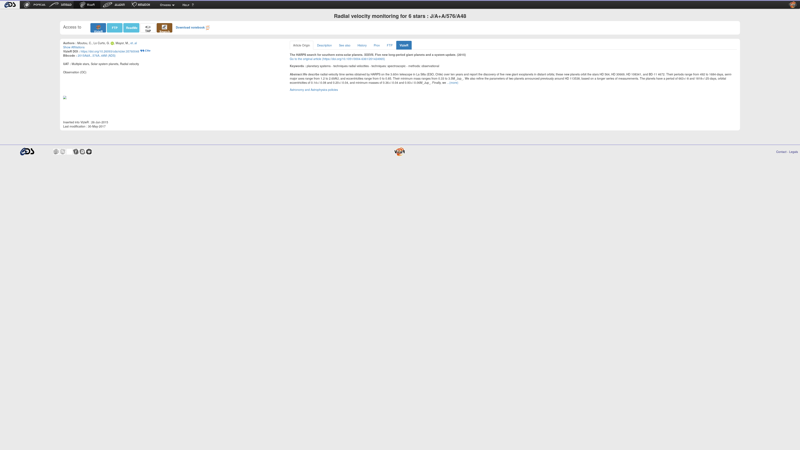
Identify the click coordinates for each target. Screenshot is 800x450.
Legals (793, 152)
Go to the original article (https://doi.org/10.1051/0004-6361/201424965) (337, 59)
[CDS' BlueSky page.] (69, 152)
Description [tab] (324, 45)
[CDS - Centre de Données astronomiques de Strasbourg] (27, 151)
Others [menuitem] (165, 5)
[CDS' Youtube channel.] (82, 152)
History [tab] (362, 45)
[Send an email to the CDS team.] (56, 152)
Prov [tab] (377, 45)
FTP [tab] (389, 45)
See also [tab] (344, 45)
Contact (781, 152)
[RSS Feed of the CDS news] (63, 152)
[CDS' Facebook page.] (76, 152)
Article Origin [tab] (301, 45)
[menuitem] (10, 5)
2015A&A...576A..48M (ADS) (97, 55)
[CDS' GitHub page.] (89, 152)
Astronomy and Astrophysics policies (314, 90)
